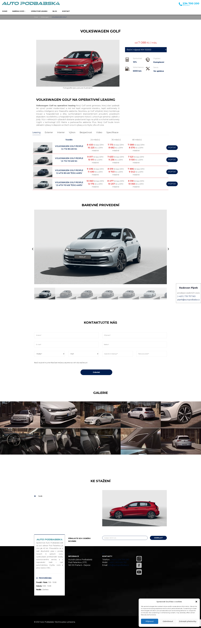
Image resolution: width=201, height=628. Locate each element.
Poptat (172, 147)
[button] (196, 601)
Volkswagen (45, 17)
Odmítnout (168, 621)
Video (99, 132)
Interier (61, 132)
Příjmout (150, 621)
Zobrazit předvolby (187, 621)
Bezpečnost (86, 132)
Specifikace (112, 132)
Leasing (36, 132)
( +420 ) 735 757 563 (186, 296)
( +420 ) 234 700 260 (119, 559)
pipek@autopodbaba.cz (188, 300)
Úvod (36, 17)
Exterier (49, 132)
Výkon (72, 132)
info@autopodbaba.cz (118, 565)
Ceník (40, 496)
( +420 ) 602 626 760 (117, 562)
